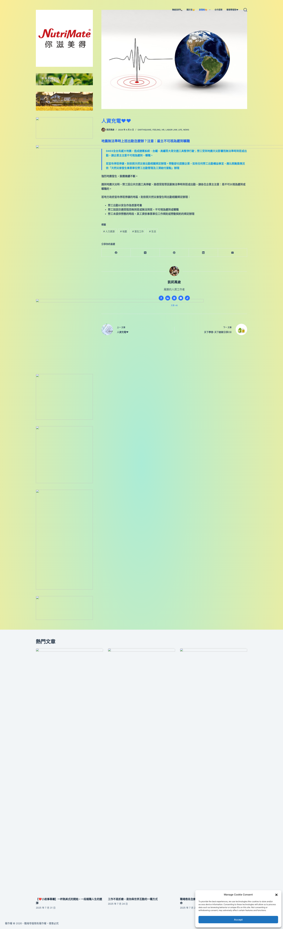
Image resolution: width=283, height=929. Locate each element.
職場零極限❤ (232, 10)
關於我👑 (191, 10)
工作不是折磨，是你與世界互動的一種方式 (133, 899)
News (186, 129)
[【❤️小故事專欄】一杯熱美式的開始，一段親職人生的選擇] (69, 771)
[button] (276, 894)
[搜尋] (245, 10)
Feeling (156, 129)
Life (180, 129)
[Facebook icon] (161, 298)
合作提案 (218, 10)
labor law (171, 129)
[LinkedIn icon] (167, 298)
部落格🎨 (203, 10)
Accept (238, 919)
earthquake (144, 129)
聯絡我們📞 (177, 10)
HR (163, 129)
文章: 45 (174, 305)
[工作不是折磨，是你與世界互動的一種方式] (141, 771)
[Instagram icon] (180, 298)
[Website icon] (174, 298)
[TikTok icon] (187, 298)
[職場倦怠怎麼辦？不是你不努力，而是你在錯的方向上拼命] (213, 771)
